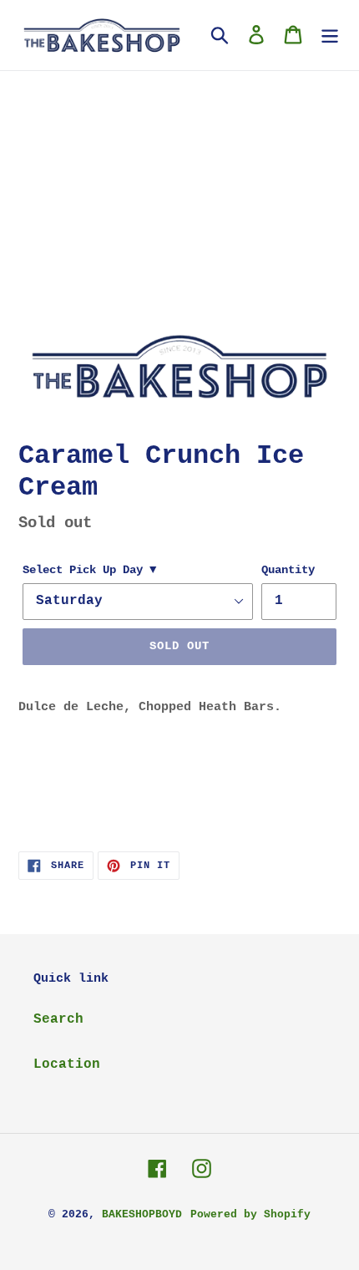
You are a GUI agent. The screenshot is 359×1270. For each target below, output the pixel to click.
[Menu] (329, 35)
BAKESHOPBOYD (142, 1214)
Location (66, 1064)
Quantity (288, 570)
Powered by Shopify (250, 1214)
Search (58, 1019)
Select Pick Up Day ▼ (89, 570)
